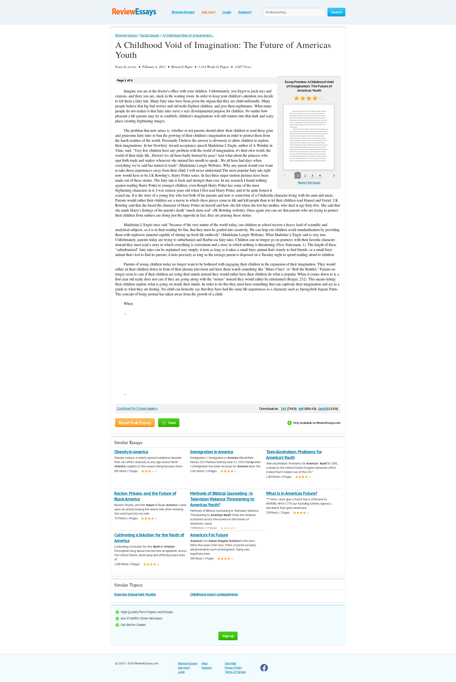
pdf (301, 408)
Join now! (208, 12)
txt (283, 408)
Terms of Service (235, 672)
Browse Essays (183, 12)
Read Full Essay (135, 423)
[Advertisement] (228, 353)
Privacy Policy (233, 668)
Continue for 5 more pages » (137, 408)
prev (284, 175)
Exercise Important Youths (135, 594)
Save (172, 422)
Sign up (228, 636)
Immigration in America (211, 452)
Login (227, 12)
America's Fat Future (209, 535)
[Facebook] (264, 670)
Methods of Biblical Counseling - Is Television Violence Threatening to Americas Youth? (222, 499)
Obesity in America (131, 452)
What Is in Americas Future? (291, 493)
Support (244, 12)
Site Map (230, 663)
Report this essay (309, 182)
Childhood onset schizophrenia (214, 594)
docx (322, 408)
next (334, 175)
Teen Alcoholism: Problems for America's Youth (294, 454)
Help (204, 663)
